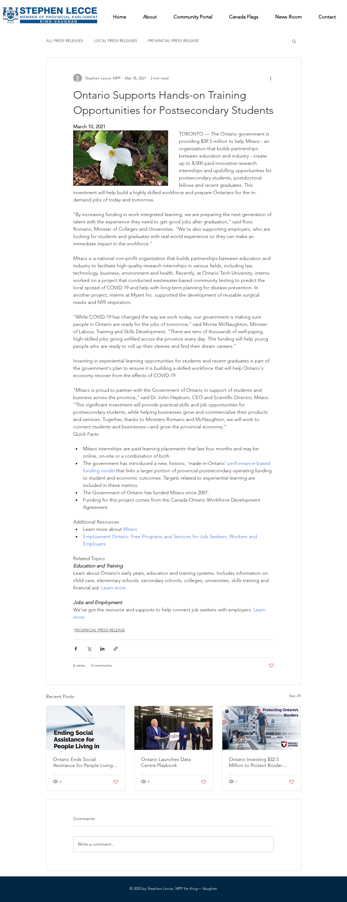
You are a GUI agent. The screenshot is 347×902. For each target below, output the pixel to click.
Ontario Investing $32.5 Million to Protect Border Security (255, 762)
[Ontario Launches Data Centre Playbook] (173, 728)
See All (295, 695)
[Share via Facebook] (75, 648)
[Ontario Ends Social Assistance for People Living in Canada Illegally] (85, 728)
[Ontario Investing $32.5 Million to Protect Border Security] (261, 728)
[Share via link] (115, 648)
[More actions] (270, 78)
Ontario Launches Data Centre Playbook (166, 762)
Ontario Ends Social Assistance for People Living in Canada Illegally (85, 762)
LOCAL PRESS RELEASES (115, 40)
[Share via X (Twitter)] (89, 648)
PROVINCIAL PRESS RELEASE (173, 40)
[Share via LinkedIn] (102, 648)
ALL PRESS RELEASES (64, 40)
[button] (294, 41)
